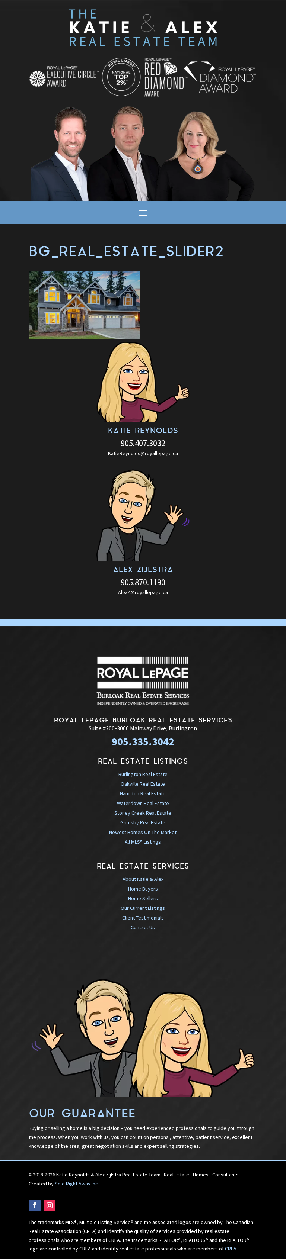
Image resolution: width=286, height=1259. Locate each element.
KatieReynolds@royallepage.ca (143, 453)
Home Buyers (143, 888)
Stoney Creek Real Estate (142, 812)
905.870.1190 (143, 582)
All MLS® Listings (143, 841)
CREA (230, 1248)
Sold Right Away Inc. (77, 1183)
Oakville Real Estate (143, 783)
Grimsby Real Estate (142, 822)
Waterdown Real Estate (143, 803)
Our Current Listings (143, 908)
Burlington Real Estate (143, 774)
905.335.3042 (143, 741)
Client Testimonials (143, 917)
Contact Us (143, 927)
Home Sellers (143, 898)
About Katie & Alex (143, 879)
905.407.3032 (143, 443)
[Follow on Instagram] (49, 1205)
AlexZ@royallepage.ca (143, 592)
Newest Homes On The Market (143, 832)
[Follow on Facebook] (35, 1205)
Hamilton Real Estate (143, 793)
